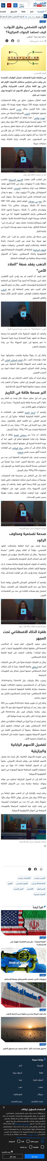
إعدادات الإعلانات (32, 1134)
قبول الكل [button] (34, 1156)
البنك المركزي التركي (14, 360)
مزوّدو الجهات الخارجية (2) (22, 1123)
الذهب (27, 113)
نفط (20, 1079)
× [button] (4, 1107)
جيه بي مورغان (35, 201)
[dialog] (23, 1133)
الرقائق (35, 667)
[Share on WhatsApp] (18, 41)
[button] (21, 5)
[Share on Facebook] (13, 41)
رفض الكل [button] (13, 1156)
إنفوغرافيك (17, 1094)
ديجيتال (40, 1094)
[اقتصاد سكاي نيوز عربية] (37, 4)
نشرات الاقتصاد (37, 1101)
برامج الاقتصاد (16, 1101)
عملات (40, 1086)
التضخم (17, 188)
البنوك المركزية (39, 249)
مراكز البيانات (17, 448)
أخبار (20, 1065)
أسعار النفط (30, 412)
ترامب (18, 109)
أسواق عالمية (38, 1079)
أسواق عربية (17, 1072)
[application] (23, 159)
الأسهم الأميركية (16, 179)
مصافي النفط (20, 435)
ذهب (20, 1086)
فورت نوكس (39, 118)
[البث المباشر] (9, 5)
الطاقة (20, 452)
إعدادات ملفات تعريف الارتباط (36, 1137)
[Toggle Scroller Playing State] (45, 16)
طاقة (41, 1072)
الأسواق (13, 11)
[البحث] (15, 5)
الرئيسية (40, 11)
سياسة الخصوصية (22, 1137)
